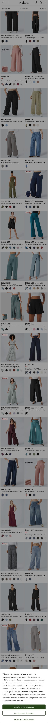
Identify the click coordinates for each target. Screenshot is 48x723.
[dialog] (24, 361)
